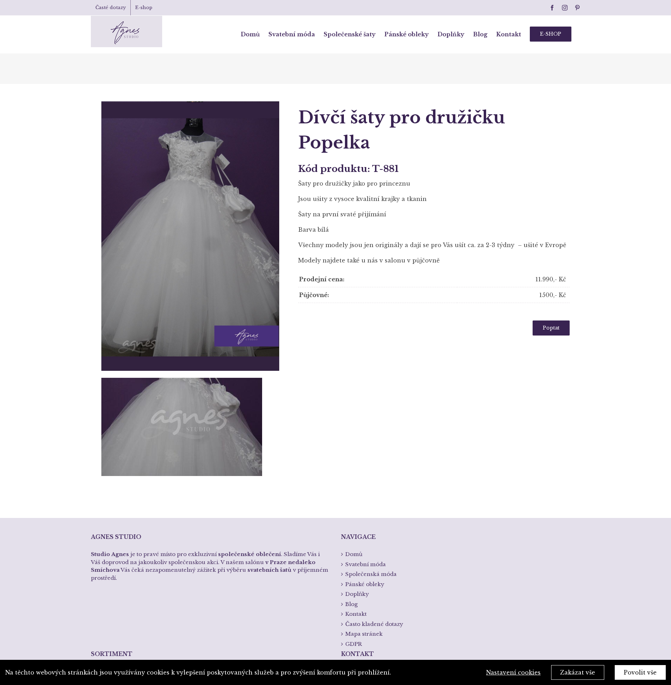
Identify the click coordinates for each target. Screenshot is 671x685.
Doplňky (357, 594)
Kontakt (356, 614)
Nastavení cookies (513, 672)
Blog (351, 604)
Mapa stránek (364, 633)
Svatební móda (365, 564)
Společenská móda (371, 574)
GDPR (353, 644)
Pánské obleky (364, 584)
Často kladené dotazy (374, 624)
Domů (353, 554)
